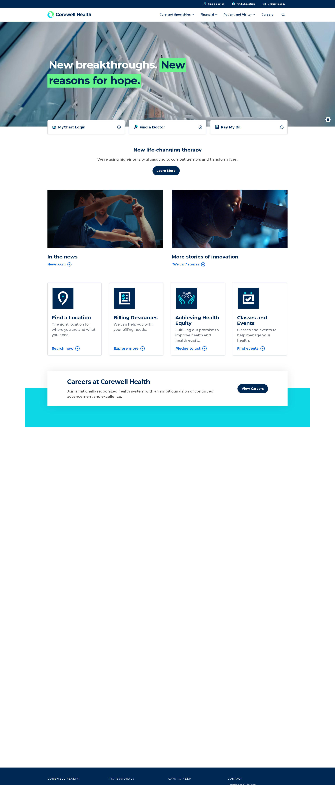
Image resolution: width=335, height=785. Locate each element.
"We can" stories (185, 264)
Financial (207, 14)
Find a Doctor (152, 127)
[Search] (283, 14)
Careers (267, 14)
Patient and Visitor (238, 14)
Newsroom (56, 264)
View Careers (253, 389)
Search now (62, 348)
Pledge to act (187, 348)
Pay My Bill (231, 127)
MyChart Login (71, 127)
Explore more (126, 348)
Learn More (166, 171)
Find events (248, 348)
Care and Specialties (175, 14)
